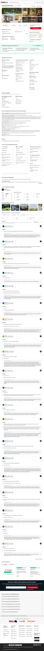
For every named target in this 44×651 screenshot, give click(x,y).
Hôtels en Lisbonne (29, 630)
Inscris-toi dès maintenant (32, 587)
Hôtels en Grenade (29, 636)
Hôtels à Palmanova (22, 630)
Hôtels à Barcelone (29, 628)
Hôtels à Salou (13, 629)
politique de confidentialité (30, 589)
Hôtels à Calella (13, 631)
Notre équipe (5, 629)
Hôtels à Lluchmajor (22, 636)
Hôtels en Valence (29, 634)
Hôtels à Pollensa (21, 634)
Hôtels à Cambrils (14, 633)
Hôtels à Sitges (13, 638)
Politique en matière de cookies (28, 647)
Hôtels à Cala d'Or (21, 632)
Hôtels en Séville (28, 632)
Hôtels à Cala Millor (22, 628)
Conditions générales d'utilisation (8, 647)
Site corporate (36, 630)
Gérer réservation (6, 631)
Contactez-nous (36, 628)
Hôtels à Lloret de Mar (13, 636)
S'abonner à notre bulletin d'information (6, 634)
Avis (4, 637)
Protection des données (18, 647)
